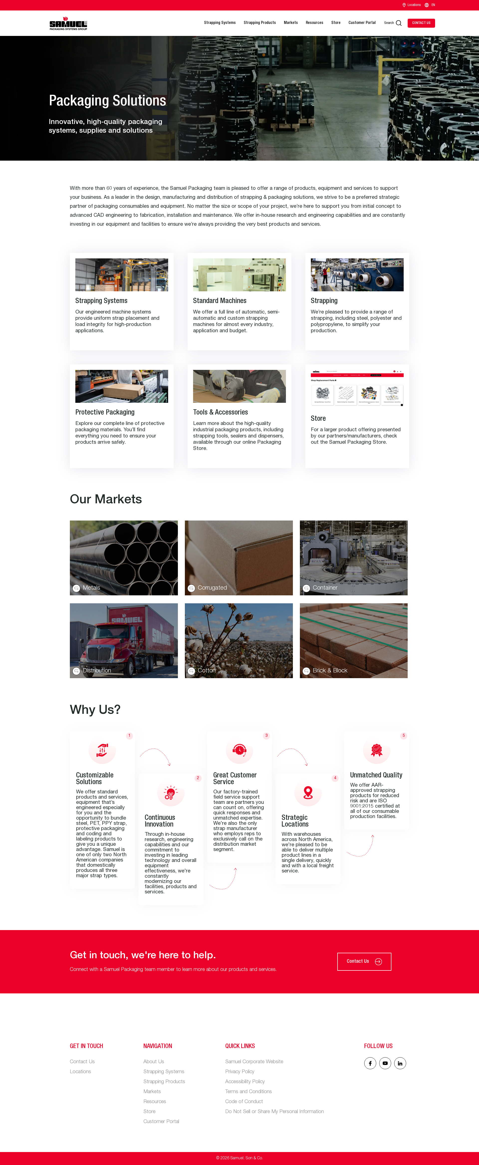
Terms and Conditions (248, 1092)
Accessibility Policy (245, 1082)
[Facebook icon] (370, 1063)
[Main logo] (68, 23)
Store (336, 23)
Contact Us (358, 961)
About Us (153, 1062)
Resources (314, 23)
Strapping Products (260, 23)
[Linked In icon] (385, 1063)
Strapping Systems (220, 23)
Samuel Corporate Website (254, 1062)
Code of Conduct (244, 1102)
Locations (414, 5)
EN (433, 5)
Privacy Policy (239, 1072)
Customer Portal (362, 23)
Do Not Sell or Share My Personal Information (274, 1112)
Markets (291, 23)
